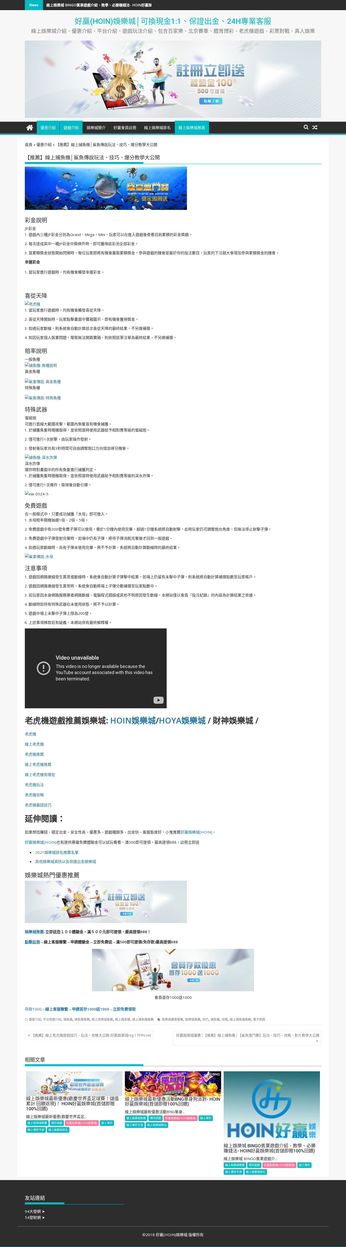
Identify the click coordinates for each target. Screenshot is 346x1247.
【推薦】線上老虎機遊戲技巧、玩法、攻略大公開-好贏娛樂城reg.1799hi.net (91, 1035)
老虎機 (30, 733)
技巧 (205, 1019)
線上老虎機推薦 (38, 764)
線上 (28, 744)
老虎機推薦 (34, 754)
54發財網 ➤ (35, 1217)
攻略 (225, 1019)
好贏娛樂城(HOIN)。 (198, 832)
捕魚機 (67, 1019)
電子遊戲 (259, 1019)
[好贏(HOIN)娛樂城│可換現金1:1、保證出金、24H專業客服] (29, 126)
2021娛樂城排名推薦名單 (57, 852)
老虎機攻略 (34, 794)
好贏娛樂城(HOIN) (40, 842)
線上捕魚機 (122, 1019)
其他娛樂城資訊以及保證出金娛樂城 (65, 861)
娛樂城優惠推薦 (172, 1019)
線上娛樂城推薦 (192, 127)
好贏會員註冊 (124, 127)
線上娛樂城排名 (157, 127)
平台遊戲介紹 (52, 1019)
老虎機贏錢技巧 (38, 804)
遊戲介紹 (71, 127)
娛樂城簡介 (96, 127)
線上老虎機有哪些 (40, 774)
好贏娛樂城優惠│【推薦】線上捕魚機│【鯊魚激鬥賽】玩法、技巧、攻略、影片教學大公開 (247, 1035)
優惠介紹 (48, 127)
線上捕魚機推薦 (142, 1019)
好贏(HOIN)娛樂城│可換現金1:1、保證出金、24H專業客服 (173, 21)
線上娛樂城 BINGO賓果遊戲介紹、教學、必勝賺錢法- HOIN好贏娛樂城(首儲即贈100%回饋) (119, 5)
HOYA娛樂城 (182, 720)
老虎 (36, 744)
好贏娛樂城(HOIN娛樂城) (81, 1123)
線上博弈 (106, 1123)
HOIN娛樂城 (133, 720)
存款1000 (80, 1008)
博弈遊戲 (56, 1123)
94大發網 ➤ (35, 1211)
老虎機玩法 (34, 784)
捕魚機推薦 (82, 1019)
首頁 (28, 144)
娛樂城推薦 (34, 931)
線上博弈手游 (36, 1130)
